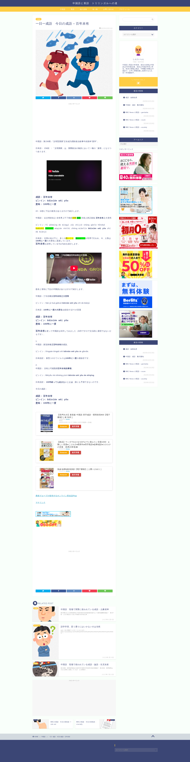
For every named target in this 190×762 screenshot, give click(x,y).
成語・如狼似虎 (131, 97)
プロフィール (124, 9)
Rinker (68, 419)
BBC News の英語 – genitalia (137, 112)
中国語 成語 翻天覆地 (135, 105)
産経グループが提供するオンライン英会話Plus (56, 496)
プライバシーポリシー (40, 759)
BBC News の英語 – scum (136, 120)
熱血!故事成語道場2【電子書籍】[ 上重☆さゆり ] (79, 469)
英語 (72, 9)
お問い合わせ (108, 9)
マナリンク (40, 503)
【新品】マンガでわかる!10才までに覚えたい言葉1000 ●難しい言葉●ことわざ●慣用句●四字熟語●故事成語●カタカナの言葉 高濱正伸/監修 (84, 444)
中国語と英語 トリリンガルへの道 (95, 3)
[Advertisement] (74, 121)
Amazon (63, 426)
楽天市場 (75, 426)
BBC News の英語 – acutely (136, 127)
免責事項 (53, 759)
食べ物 (95, 9)
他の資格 (83, 9)
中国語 (62, 9)
